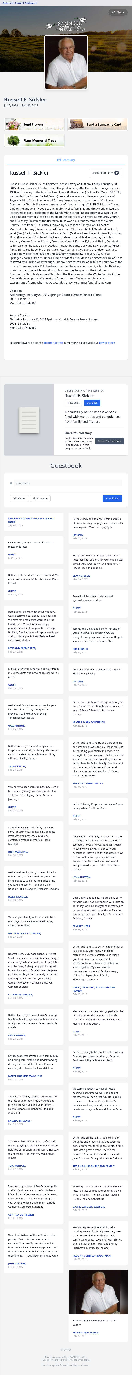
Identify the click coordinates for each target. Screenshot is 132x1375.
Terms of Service (75, 1359)
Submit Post (112, 498)
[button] (98, 1292)
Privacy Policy (56, 1359)
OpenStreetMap (69, 1365)
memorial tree (53, 343)
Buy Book (92, 402)
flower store (107, 343)
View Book (73, 402)
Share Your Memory (109, 441)
